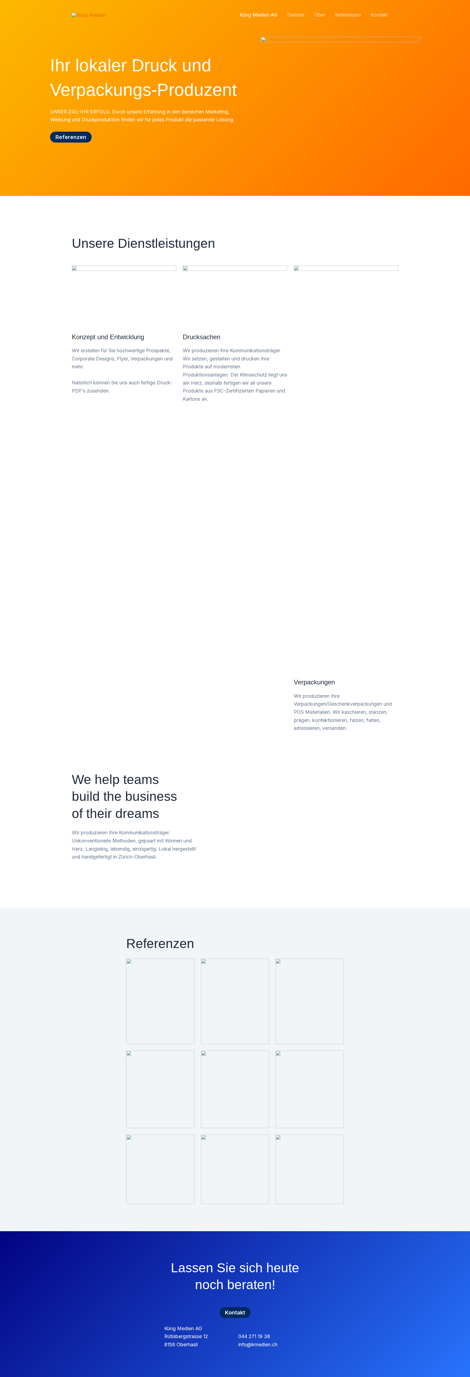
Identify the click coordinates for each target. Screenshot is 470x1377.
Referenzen (348, 15)
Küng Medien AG (258, 15)
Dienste (295, 15)
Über (319, 15)
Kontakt (379, 15)
